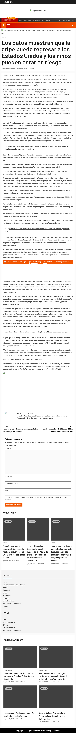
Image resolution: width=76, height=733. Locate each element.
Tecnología (7, 596)
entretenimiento (9, 601)
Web (6, 490)
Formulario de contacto (12, 604)
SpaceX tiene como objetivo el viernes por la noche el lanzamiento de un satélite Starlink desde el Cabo (14, 552)
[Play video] (38, 262)
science (3, 37)
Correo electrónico (12, 483)
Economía (6, 590)
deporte (6, 598)
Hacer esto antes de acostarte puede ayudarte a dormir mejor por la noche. (20, 429)
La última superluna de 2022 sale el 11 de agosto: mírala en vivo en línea (58, 429)
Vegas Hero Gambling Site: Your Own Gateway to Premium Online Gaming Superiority (19, 676)
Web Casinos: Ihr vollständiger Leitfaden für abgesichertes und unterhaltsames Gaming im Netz (53, 676)
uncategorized (7, 670)
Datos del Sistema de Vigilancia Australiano (19, 155)
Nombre (8, 476)
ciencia (5, 593)
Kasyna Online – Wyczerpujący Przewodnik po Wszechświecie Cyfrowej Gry (52, 716)
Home (5, 582)
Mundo (5, 587)
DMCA (5, 625)
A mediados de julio (17, 123)
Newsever (45, 731)
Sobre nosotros (9, 622)
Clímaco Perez (20, 682)
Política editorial (9, 628)
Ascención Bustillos (9, 68)
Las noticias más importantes (14, 585)
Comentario (9, 448)
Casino (5, 606)
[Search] (73, 25)
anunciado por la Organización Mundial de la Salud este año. (25, 326)
